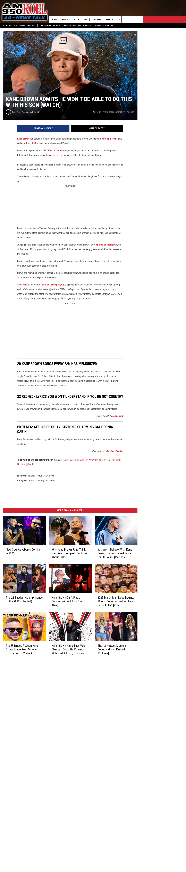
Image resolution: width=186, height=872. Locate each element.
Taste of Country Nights (52, 284)
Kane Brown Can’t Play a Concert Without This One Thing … (67, 601)
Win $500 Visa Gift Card (24, 25)
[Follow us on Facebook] (139, 19)
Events (109, 19)
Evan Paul (16, 112)
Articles (32, 480)
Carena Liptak (116, 416)
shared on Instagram (106, 244)
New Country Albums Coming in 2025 (23, 551)
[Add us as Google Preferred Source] (132, 19)
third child (30, 143)
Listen (76, 19)
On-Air (64, 19)
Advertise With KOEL (104, 25)
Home (54, 19)
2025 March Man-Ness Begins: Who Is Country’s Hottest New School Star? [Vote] (116, 601)
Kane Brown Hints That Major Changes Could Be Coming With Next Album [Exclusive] (69, 649)
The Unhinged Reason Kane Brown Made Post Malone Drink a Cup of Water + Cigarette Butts (22, 649)
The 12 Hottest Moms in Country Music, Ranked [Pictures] (112, 649)
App (85, 19)
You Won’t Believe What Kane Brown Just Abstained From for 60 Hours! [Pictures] (115, 553)
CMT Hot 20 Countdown (55, 150)
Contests (96, 19)
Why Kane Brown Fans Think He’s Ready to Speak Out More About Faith (69, 553)
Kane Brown (23, 138)
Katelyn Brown (109, 138)
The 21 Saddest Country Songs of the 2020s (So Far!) (24, 599)
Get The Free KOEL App (50, 25)
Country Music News (46, 480)
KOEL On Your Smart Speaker (77, 25)
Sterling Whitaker (114, 451)
